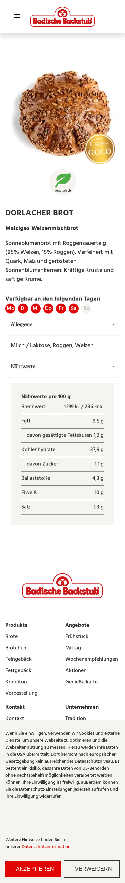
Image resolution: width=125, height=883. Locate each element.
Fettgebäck (18, 670)
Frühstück (76, 636)
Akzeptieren (35, 869)
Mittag (73, 648)
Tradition (75, 718)
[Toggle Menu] (16, 16)
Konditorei (17, 682)
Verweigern (93, 869)
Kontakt (14, 718)
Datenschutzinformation (46, 847)
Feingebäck (18, 659)
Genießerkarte (81, 682)
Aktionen (76, 670)
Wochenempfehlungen (91, 659)
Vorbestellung (21, 693)
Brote (11, 636)
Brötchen (15, 648)
